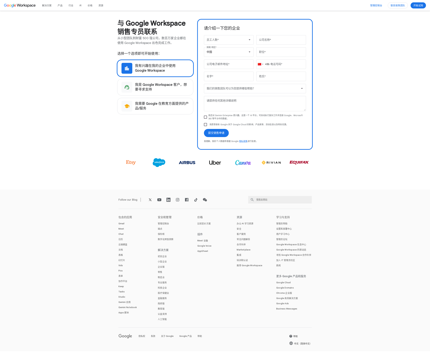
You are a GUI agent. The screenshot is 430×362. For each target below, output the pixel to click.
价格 (90, 5)
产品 (60, 5)
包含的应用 (125, 217)
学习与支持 (283, 217)
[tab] (155, 68)
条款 (153, 336)
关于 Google (167, 336)
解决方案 (47, 5)
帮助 (200, 336)
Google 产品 (185, 336)
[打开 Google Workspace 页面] (20, 5)
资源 (101, 5)
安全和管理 (164, 217)
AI (80, 5)
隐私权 (142, 336)
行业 (71, 5)
